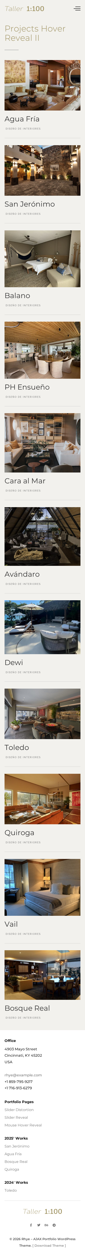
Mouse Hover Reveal (23, 1125)
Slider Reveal (16, 1117)
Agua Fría (13, 1154)
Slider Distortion (19, 1110)
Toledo (11, 1190)
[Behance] (46, 1225)
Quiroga (12, 1169)
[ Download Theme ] (49, 1246)
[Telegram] (54, 1225)
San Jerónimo (17, 1146)
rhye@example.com (23, 1075)
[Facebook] (31, 1225)
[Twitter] (38, 1225)
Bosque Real (16, 1162)
